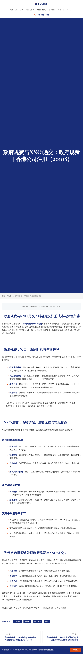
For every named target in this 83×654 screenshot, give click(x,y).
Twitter (27, 621)
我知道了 (75, 650)
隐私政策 (50, 650)
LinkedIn (17, 621)
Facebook (37, 621)
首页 (11, 10)
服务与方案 (19, 10)
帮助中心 (10, 296)
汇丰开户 (70, 10)
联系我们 (52, 10)
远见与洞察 (30, 10)
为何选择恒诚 (41, 10)
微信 (46, 621)
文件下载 (61, 10)
